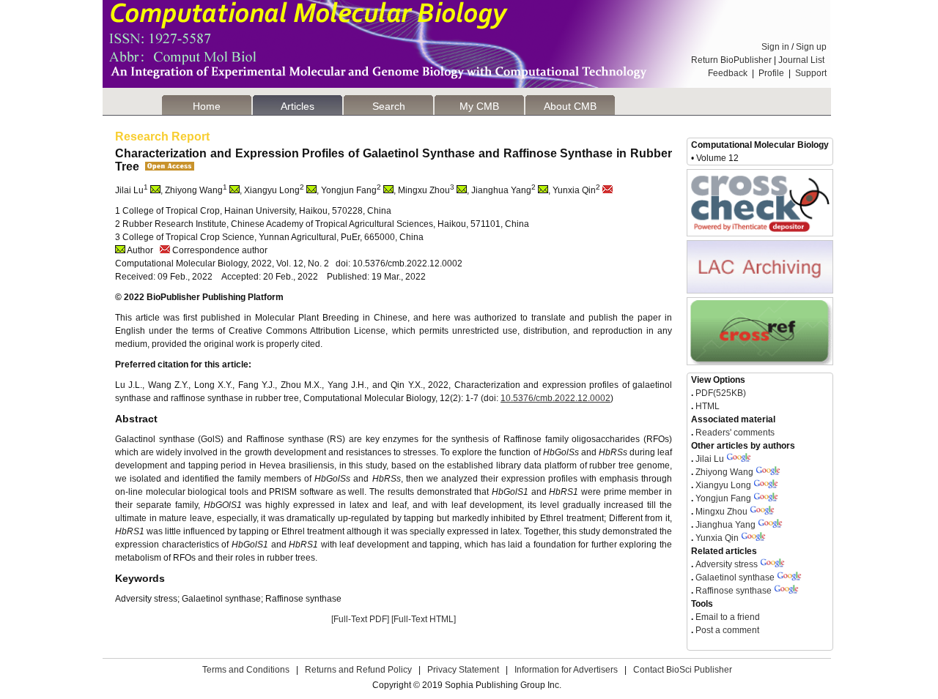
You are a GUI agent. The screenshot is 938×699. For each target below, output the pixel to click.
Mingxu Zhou (721, 512)
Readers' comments (734, 432)
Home (207, 106)
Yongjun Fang (723, 498)
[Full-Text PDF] (360, 619)
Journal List (802, 60)
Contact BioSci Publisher (682, 670)
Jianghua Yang (725, 525)
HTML (706, 406)
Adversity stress (726, 564)
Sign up (811, 47)
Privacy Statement (463, 670)
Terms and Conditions (245, 670)
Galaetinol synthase (735, 577)
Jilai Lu (709, 459)
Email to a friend (726, 617)
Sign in (775, 47)
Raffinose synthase (733, 591)
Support (811, 73)
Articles (297, 106)
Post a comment (726, 630)
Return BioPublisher (731, 60)
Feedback (727, 73)
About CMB (570, 106)
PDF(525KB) (720, 393)
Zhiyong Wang (724, 472)
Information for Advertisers (566, 670)
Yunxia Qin (717, 538)
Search (388, 106)
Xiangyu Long (723, 485)
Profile (771, 73)
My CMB (479, 106)
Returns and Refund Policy (358, 670)
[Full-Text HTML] (423, 619)
